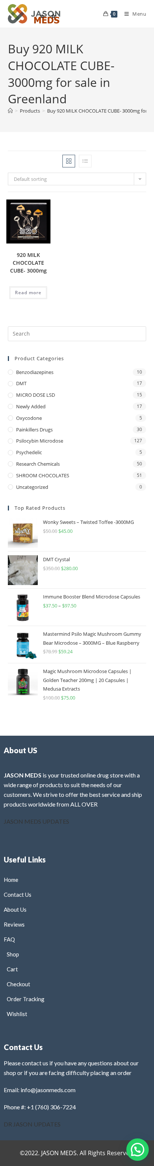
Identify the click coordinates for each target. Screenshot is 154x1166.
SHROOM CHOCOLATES (42, 475)
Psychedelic (29, 452)
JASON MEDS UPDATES (36, 821)
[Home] (10, 110)
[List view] (85, 161)
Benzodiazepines (34, 372)
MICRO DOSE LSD (35, 395)
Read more (28, 292)
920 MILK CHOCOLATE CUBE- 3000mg (28, 262)
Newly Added (31, 406)
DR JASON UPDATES (32, 1124)
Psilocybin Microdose (39, 440)
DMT (21, 383)
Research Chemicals (38, 464)
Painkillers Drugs (34, 429)
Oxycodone (29, 418)
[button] (26, 212)
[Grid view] (68, 161)
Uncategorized (32, 487)
